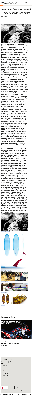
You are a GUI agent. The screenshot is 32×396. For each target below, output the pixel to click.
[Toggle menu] (29, 2)
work (17, 121)
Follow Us (5, 373)
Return (4, 355)
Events (4, 9)
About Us (5, 375)
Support (5, 371)
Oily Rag (4, 341)
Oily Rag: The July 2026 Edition (10, 344)
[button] (4, 388)
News (15, 9)
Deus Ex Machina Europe (13, 390)
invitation (6, 136)
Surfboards (27, 9)
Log (11, 66)
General (10, 9)
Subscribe (5, 366)
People (20, 9)
